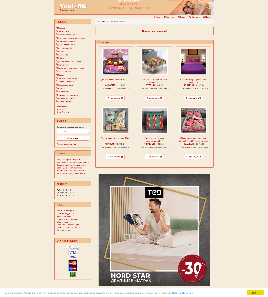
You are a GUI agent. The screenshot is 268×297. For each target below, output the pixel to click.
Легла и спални (64, 71)
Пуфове (60, 58)
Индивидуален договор (67, 219)
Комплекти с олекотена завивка (71, 37)
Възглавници (63, 54)
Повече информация (182, 292)
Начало (208, 17)
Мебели (60, 74)
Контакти (195, 17)
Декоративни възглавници (69, 61)
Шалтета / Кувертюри (67, 78)
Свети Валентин (64, 101)
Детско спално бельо (66, 44)
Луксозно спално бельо (68, 34)
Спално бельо (63, 31)
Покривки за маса (65, 84)
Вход (157, 17)
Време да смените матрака (69, 167)
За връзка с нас (64, 230)
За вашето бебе (64, 48)
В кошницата (114, 98)
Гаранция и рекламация (68, 224)
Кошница (170, 17)
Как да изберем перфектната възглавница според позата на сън (73, 160)
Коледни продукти (65, 98)
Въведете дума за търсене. (70, 126)
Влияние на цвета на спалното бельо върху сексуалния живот (71, 172)
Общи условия (63, 221)
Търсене (73, 138)
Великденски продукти (67, 94)
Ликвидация (62, 106)
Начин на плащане (65, 210)
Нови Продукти (63, 112)
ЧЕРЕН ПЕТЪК (64, 91)
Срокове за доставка (66, 213)
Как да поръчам (64, 216)
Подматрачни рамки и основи (70, 68)
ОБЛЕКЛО (61, 88)
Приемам (255, 292)
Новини (61, 153)
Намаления (61, 109)
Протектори (62, 64)
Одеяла (60, 51)
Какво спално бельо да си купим (71, 164)
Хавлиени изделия (65, 81)
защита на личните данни (68, 227)
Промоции (104, 42)
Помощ (182, 17)
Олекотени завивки (66, 41)
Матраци (61, 27)
